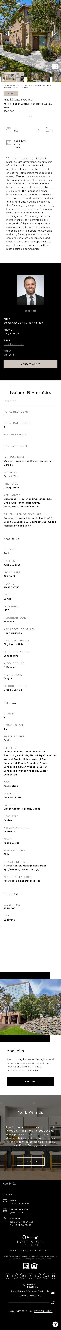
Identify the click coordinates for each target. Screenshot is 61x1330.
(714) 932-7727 (12, 333)
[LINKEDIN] (23, 1276)
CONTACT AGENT (30, 364)
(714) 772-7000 (17, 1212)
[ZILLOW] (53, 1276)
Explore (30, 1081)
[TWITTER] (30, 1276)
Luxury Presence (30, 1295)
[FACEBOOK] (7, 1276)
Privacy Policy (43, 1311)
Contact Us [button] (30, 1161)
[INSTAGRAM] (15, 1276)
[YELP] (38, 1276)
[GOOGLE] (46, 1276)
